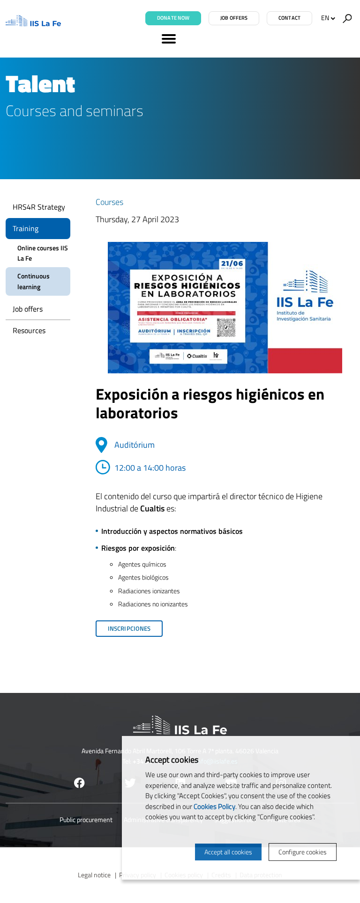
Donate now (173, 18)
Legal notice (94, 875)
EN (325, 17)
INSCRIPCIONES (129, 628)
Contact (289, 18)
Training (25, 228)
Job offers (234, 18)
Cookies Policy (214, 806)
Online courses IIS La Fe (42, 253)
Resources (29, 330)
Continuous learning (33, 281)
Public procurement (86, 819)
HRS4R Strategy (39, 206)
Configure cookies (302, 852)
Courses (109, 202)
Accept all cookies (228, 852)
